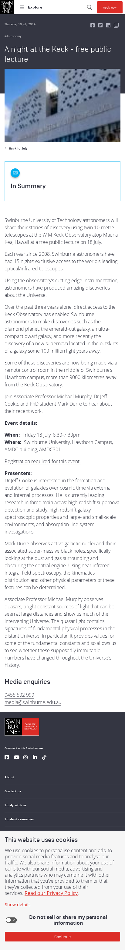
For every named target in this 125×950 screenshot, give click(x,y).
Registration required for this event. (43, 461)
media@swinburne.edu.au (33, 702)
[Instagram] (25, 758)
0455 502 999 (19, 694)
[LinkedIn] (35, 758)
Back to (18, 148)
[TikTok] (44, 758)
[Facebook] (7, 758)
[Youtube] (16, 758)
